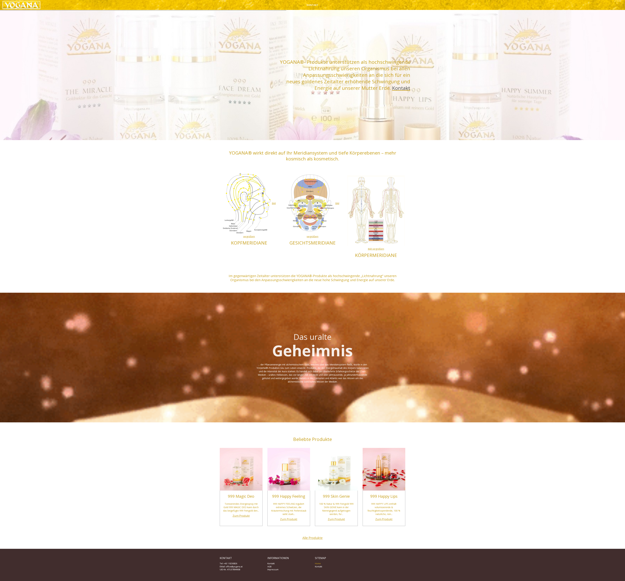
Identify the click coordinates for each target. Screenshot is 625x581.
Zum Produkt (241, 516)
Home (318, 563)
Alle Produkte (312, 538)
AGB (269, 566)
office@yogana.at (234, 566)
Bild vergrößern (376, 248)
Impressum (272, 569)
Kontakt (312, 5)
